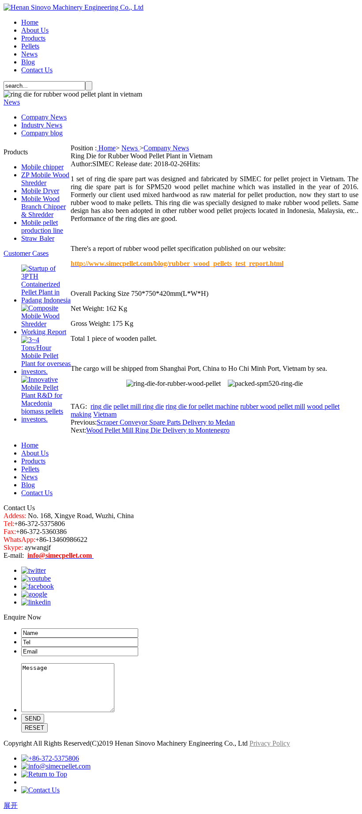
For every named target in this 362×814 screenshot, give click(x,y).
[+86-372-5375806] (50, 758)
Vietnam (105, 414)
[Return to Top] (44, 774)
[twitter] (33, 570)
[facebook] (37, 586)
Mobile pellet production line (42, 226)
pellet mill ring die (138, 406)
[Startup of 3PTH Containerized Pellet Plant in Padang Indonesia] (46, 300)
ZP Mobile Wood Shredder (45, 179)
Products (33, 38)
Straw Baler (37, 238)
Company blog (42, 133)
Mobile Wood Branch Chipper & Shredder (43, 206)
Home (29, 22)
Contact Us (37, 70)
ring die (101, 406)
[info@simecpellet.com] (55, 766)
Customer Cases (26, 253)
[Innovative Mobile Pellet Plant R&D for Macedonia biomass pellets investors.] (46, 419)
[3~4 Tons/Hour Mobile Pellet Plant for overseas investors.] (46, 371)
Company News (44, 117)
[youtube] (36, 578)
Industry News (41, 125)
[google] (34, 594)
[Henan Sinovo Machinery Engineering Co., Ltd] (73, 7)
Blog (28, 62)
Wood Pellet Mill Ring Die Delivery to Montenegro (158, 430)
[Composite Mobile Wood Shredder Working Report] (46, 332)
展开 (11, 805)
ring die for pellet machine (202, 406)
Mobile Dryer (40, 190)
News (29, 54)
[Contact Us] (40, 790)
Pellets (30, 46)
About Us (35, 30)
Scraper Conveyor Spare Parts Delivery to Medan (166, 422)
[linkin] (36, 602)
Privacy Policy (269, 743)
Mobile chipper (42, 167)
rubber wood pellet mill (272, 406)
